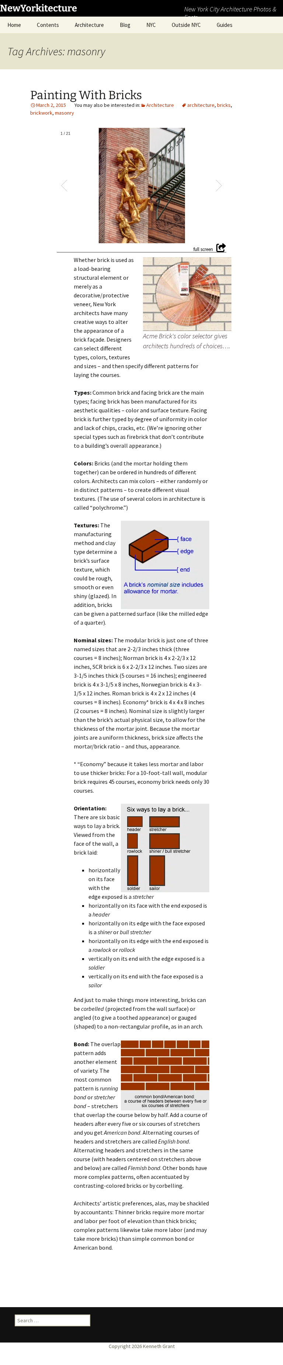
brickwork (41, 112)
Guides (225, 24)
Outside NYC (186, 24)
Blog (125, 24)
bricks (224, 105)
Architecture (89, 24)
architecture (200, 105)
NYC (151, 24)
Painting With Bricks (86, 95)
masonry (64, 112)
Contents (48, 24)
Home (14, 24)
